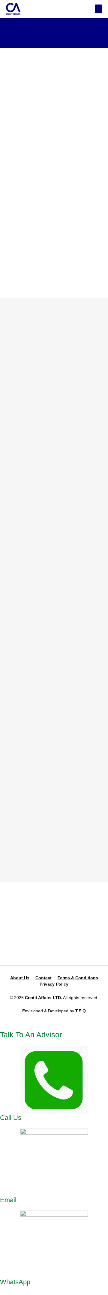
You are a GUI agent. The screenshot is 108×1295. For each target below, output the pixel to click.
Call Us (10, 1117)
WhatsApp (15, 1282)
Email (8, 1200)
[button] (98, 9)
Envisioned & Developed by (54, 1011)
